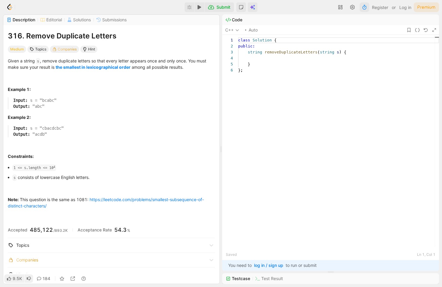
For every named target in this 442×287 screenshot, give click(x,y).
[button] (241, 7)
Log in (405, 7)
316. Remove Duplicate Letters (62, 36)
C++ (229, 29)
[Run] (199, 7)
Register (380, 7)
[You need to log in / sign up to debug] (189, 7)
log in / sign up (268, 265)
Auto (253, 29)
